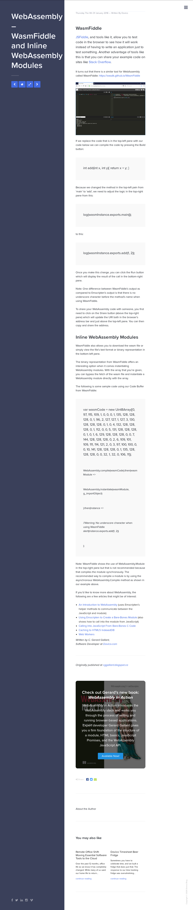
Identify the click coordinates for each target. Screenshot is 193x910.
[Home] (22, 84)
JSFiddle (82, 37)
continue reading (84, 878)
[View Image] (29, 84)
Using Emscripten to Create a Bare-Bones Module (108, 617)
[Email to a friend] (95, 780)
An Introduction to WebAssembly (98, 604)
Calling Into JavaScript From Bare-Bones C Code (107, 626)
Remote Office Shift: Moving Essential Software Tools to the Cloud (91, 855)
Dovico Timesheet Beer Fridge (124, 853)
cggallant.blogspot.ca (115, 665)
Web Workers (86, 634)
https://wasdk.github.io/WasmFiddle (119, 75)
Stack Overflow (100, 62)
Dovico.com (110, 644)
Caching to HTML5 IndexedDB (96, 630)
